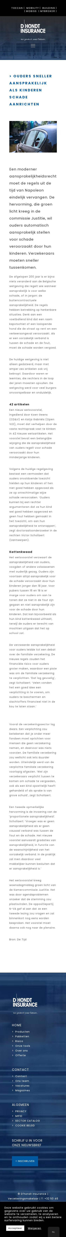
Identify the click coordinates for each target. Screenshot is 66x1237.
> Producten (21, 1031)
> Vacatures (21, 1085)
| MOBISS (30, 11)
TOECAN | (18, 8)
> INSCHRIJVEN (24, 1161)
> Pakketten (20, 1036)
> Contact (20, 1076)
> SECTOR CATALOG (26, 1121)
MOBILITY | (33, 8)
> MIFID (17, 1116)
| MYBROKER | (48, 11)
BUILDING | (49, 8)
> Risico (17, 1041)
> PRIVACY (19, 1111)
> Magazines (21, 1090)
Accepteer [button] (15, 1228)
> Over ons (20, 1050)
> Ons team (20, 1081)
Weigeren (34, 1228)
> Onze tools (21, 1046)
